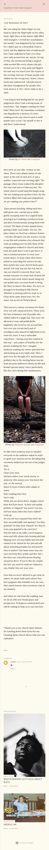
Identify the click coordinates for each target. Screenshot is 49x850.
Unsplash (35, 159)
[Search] (44, 3)
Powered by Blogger (26, 843)
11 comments (13, 786)
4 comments (13, 828)
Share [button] (6, 650)
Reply (12, 669)
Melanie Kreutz (23, 444)
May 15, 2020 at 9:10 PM (24, 662)
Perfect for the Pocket (18, 8)
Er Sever (23, 159)
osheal (13, 662)
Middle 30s (10, 824)
